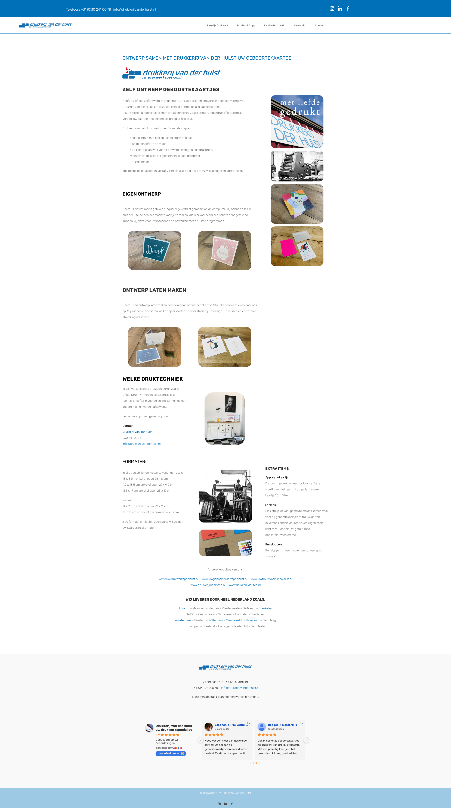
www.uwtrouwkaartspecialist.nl (271, 579)
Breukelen (265, 608)
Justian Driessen (227, 725)
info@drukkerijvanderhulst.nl (134, 9)
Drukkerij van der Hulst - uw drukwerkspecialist (175, 728)
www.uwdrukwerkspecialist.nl (178, 579)
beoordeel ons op (169, 753)
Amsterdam (183, 620)
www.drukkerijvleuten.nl (245, 585)
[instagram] (332, 8)
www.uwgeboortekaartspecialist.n (224, 579)
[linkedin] (340, 8)
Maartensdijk (234, 620)
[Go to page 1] (253, 763)
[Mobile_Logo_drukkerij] (45, 24)
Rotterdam (215, 620)
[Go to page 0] (250, 763)
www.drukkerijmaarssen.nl (208, 585)
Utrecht (184, 608)
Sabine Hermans (279, 725)
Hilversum (253, 620)
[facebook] (348, 8)
